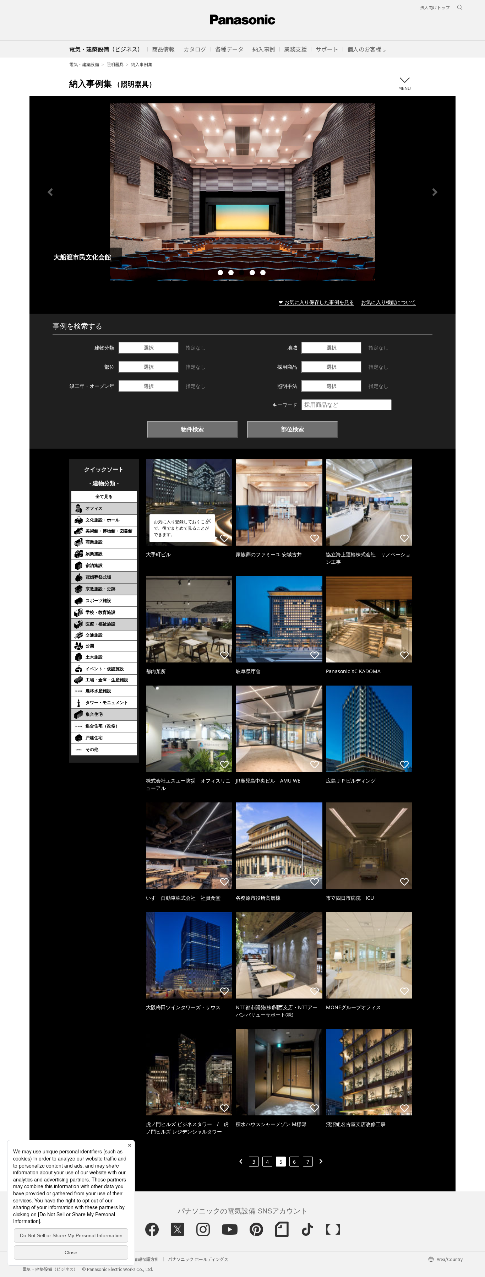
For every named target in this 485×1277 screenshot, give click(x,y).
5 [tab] (263, 273)
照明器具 (115, 64)
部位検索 (292, 429)
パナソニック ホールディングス (198, 1259)
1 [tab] (221, 273)
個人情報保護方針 (142, 1259)
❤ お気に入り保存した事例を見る (316, 302)
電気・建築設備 (84, 64)
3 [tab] (242, 273)
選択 (149, 347)
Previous (50, 192)
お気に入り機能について (388, 302)
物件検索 (192, 429)
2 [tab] (231, 273)
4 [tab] (253, 273)
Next (435, 192)
